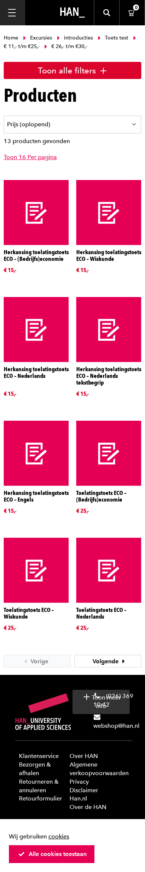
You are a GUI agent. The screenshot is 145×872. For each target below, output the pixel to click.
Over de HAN (88, 807)
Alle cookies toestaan (58, 853)
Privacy (79, 781)
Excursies (41, 38)
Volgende (106, 661)
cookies (58, 836)
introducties (78, 38)
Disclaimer (84, 790)
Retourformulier (40, 798)
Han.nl (78, 798)
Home (12, 38)
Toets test (116, 38)
